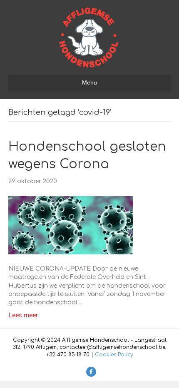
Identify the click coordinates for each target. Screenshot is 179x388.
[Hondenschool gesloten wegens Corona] (70, 225)
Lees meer (23, 315)
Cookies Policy (114, 355)
